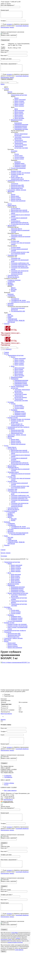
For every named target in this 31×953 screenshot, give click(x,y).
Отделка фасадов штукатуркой (20, 224)
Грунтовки (14, 151)
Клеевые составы (16, 171)
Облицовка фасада (16, 228)
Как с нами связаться (10, 790)
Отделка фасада (15, 208)
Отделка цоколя (15, 247)
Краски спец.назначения (18, 200)
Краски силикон (16, 197)
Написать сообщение (6, 79)
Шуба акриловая (19, 110)
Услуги (10, 204)
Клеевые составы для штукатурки (17, 175)
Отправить (4, 763)
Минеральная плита (17, 188)
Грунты (16, 154)
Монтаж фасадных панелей (19, 210)
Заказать (3, 719)
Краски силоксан (16, 199)
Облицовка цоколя (16, 235)
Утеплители (14, 183)
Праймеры (17, 162)
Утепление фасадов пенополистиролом (16, 273)
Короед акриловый (20, 99)
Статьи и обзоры (9, 783)
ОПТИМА (11, 284)
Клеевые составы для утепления (20, 172)
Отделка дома (15, 241)
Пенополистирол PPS (17, 185)
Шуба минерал (18, 116)
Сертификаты (15, 298)
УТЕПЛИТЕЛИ (12, 319)
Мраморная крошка (16, 120)
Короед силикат (19, 104)
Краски (13, 194)
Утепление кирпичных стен (19, 266)
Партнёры (11, 303)
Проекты (6, 323)
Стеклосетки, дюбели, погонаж (17, 190)
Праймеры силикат (20, 166)
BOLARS (14, 289)
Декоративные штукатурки (19, 95)
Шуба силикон (18, 112)
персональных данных (6, 939)
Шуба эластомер (19, 118)
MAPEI (13, 291)
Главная (6, 88)
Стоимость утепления (14, 280)
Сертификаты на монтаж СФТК (20, 302)
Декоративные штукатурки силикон (20, 140)
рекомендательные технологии (15, 942)
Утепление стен (15, 258)
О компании (11, 295)
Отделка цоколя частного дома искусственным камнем (20, 252)
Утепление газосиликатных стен (20, 264)
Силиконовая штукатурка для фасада (18, 180)
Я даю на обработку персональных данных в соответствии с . (15, 25)
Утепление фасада (13, 275)
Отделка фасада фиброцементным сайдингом (19, 221)
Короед (16, 98)
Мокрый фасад (12, 225)
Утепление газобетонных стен (20, 263)
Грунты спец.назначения (18, 168)
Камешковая (18, 123)
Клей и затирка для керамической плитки (17, 178)
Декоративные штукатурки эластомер (21, 147)
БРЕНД (13, 288)
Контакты (10, 305)
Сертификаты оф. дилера (18, 300)
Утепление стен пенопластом (19, 270)
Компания (11, 294)
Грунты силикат (19, 158)
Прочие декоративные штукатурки (21, 134)
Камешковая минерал (20, 126)
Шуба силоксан (19, 113)
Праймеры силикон (20, 165)
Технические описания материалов (18, 308)
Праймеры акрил (19, 163)
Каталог (10, 91)
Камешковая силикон (20, 127)
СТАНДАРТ (11, 281)
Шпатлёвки (11, 191)
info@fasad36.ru (8, 799)
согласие (9, 24)
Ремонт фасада (12, 205)
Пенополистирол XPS (17, 186)
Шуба (16, 109)
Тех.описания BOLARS (18, 311)
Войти (2, 84)
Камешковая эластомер (21, 129)
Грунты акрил (18, 155)
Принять (3, 951)
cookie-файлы (14, 932)
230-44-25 (6, 349)
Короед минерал (19, 106)
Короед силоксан (19, 102)
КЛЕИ (9, 317)
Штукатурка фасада (13, 277)
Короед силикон (19, 101)
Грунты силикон (19, 157)
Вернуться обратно (6, 713)
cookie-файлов (19, 949)
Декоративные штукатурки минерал (20, 143)
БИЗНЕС (10, 283)
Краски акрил (15, 196)
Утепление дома (12, 255)
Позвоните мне (5, 40)
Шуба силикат (18, 115)
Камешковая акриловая (21, 124)
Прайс (9, 314)
